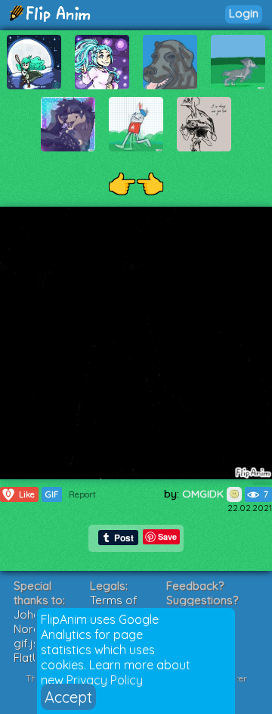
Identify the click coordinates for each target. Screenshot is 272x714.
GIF (51, 494)
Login (243, 13)
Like (20, 494)
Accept (68, 696)
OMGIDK (204, 493)
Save (167, 536)
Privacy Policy (104, 679)
